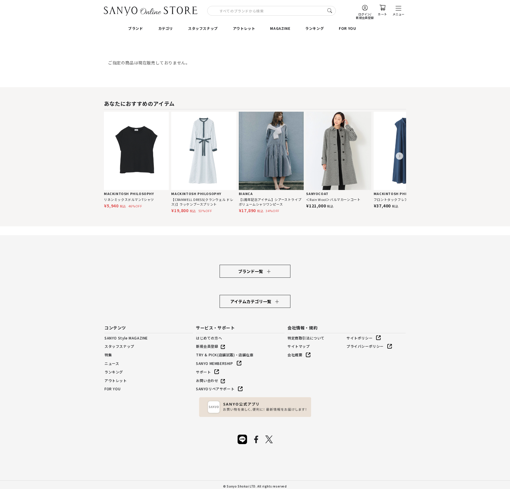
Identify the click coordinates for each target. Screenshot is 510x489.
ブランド (135, 28)
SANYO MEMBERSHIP (214, 363)
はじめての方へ (209, 337)
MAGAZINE (280, 28)
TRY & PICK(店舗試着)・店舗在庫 (225, 354)
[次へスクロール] (399, 156)
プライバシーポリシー (365, 346)
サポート (203, 371)
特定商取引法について (306, 337)
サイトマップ (298, 346)
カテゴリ (165, 28)
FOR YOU (347, 28)
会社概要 (294, 354)
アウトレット (244, 28)
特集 (108, 354)
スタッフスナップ (203, 28)
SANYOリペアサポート (215, 388)
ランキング (314, 28)
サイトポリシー (359, 337)
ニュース (111, 363)
